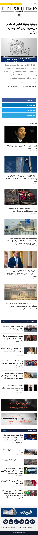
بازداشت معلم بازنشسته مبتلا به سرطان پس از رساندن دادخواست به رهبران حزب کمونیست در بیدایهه (21, 306)
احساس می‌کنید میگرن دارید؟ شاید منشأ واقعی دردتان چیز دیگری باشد (13, 338)
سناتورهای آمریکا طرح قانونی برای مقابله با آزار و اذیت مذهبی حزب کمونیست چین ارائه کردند (21, 273)
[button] (19, 15)
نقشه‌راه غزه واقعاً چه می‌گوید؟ (12, 460)
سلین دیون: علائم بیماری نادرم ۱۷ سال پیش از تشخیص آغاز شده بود (12, 351)
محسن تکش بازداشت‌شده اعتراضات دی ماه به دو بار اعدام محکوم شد (12, 388)
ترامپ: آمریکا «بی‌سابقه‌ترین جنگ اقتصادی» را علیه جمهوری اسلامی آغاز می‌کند (12, 363)
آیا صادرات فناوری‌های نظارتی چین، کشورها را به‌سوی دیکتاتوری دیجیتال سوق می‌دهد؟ (12, 470)
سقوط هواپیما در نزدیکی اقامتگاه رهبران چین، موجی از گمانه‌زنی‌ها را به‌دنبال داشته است (21, 178)
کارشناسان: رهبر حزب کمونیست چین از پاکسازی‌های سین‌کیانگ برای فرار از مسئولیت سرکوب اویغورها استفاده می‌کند (21, 241)
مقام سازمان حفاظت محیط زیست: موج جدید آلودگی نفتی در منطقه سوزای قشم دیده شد (12, 375)
